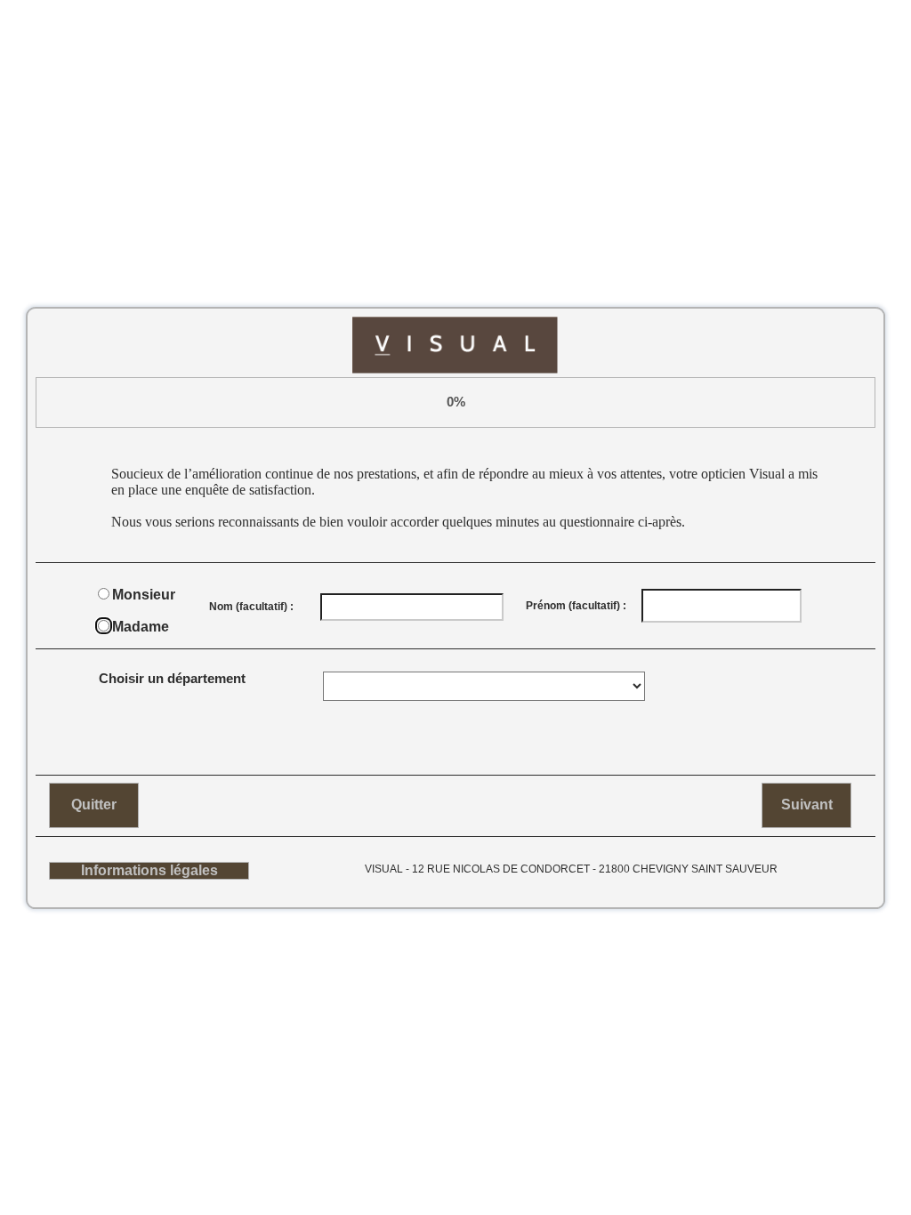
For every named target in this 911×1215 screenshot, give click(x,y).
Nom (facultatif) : (251, 606)
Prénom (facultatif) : (576, 605)
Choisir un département (172, 679)
